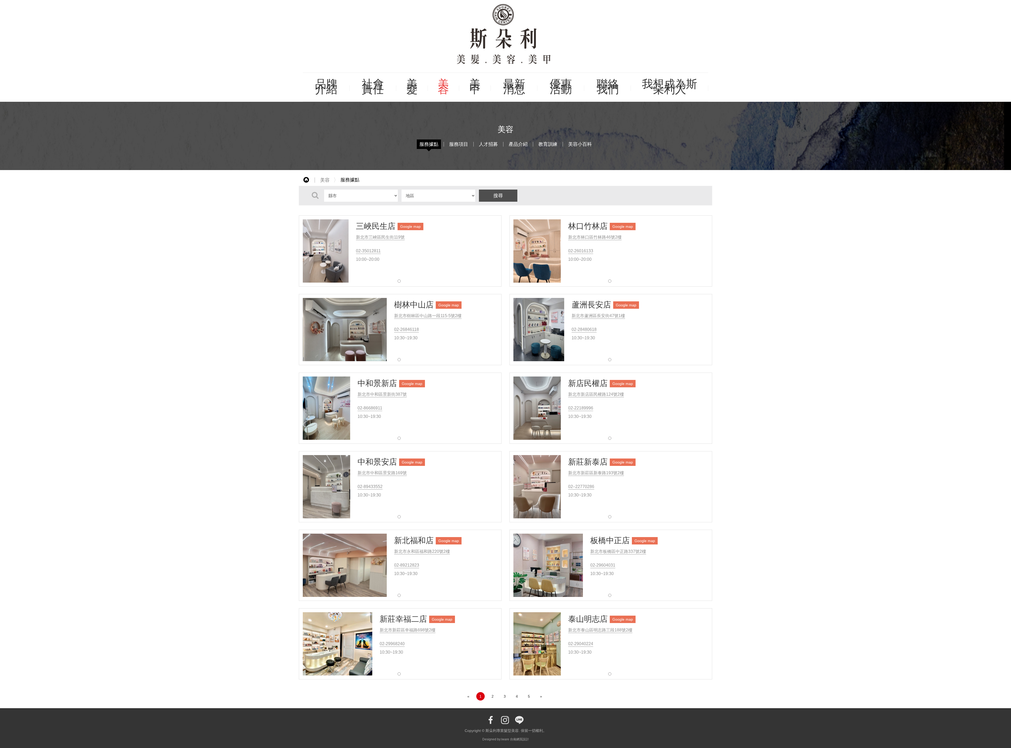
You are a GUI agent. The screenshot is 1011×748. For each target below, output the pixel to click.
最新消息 (514, 86)
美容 (443, 86)
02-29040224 (580, 643)
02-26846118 (406, 329)
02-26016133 (580, 251)
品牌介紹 (326, 86)
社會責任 (373, 86)
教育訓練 (547, 144)
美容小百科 (580, 144)
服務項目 (458, 144)
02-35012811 (368, 251)
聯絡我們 (608, 86)
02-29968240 (392, 643)
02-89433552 (370, 486)
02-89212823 (406, 565)
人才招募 (488, 144)
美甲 (474, 86)
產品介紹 (518, 144)
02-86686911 (370, 408)
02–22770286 (581, 486)
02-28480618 (584, 329)
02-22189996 (580, 408)
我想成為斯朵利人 (669, 86)
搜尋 (498, 195)
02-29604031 (602, 565)
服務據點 (428, 144)
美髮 (412, 86)
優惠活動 (561, 86)
